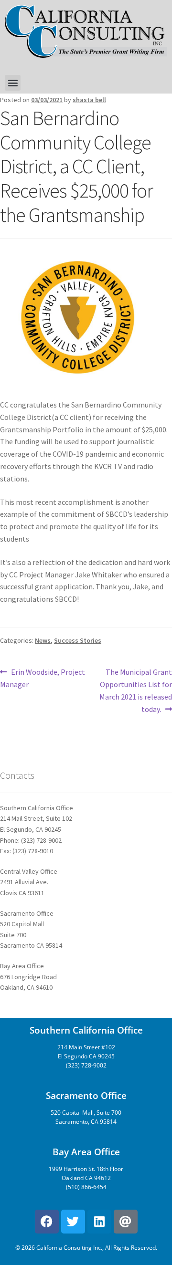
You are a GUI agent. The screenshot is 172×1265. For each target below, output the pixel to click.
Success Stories (77, 640)
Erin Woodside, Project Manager (42, 677)
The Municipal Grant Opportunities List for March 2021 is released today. (135, 690)
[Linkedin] (99, 1222)
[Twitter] (73, 1222)
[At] (126, 1222)
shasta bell (89, 99)
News (43, 640)
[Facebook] (47, 1222)
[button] (13, 83)
